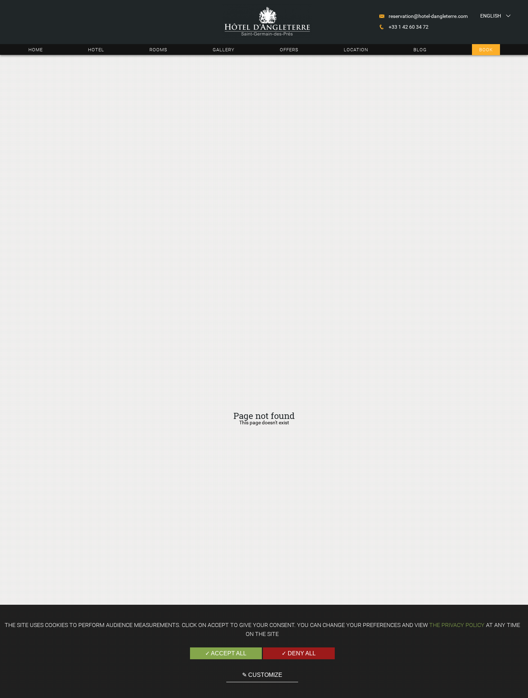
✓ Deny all (299, 653)
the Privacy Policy (457, 625)
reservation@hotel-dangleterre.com (428, 16)
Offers (289, 49)
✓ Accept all (225, 653)
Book (486, 49)
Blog (420, 49)
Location (356, 49)
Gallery (224, 49)
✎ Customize (262, 675)
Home (35, 49)
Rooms (158, 49)
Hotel (96, 49)
